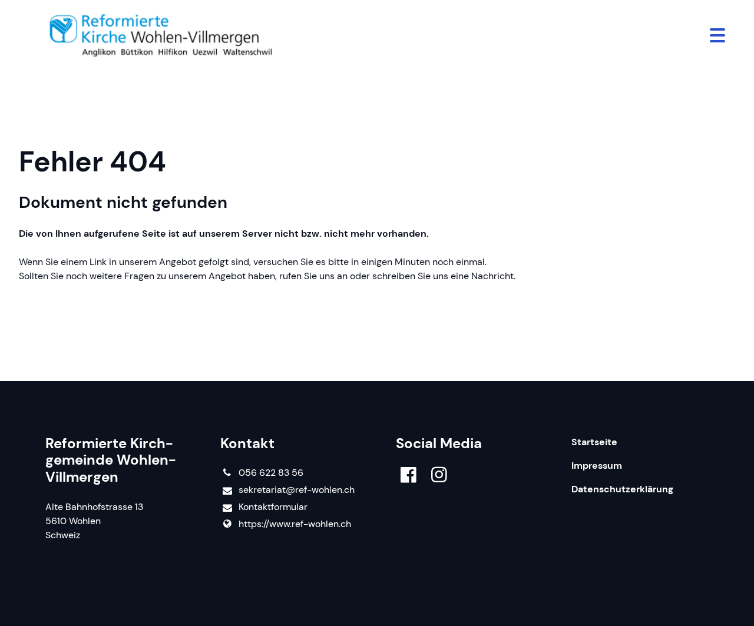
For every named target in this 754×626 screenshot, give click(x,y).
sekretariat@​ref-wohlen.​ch (297, 489)
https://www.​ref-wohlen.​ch (295, 524)
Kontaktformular (273, 507)
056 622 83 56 (271, 472)
